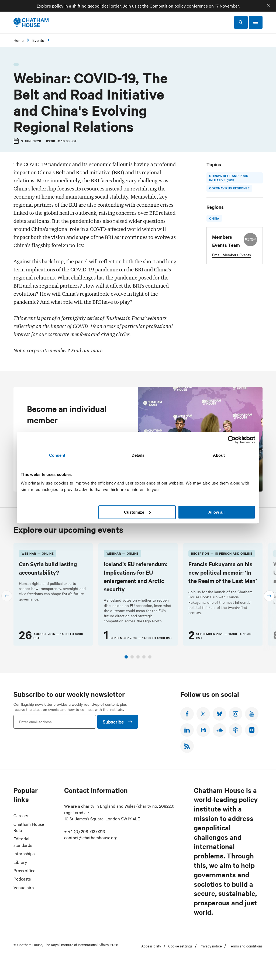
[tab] (126, 657)
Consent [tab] (57, 455)
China (214, 218)
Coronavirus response (229, 188)
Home (18, 40)
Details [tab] (138, 455)
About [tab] (219, 455)
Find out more (86, 350)
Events (38, 40)
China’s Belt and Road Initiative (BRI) (229, 177)
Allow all (216, 512)
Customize (134, 512)
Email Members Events (231, 254)
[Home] (31, 22)
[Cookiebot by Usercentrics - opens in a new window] (231, 440)
